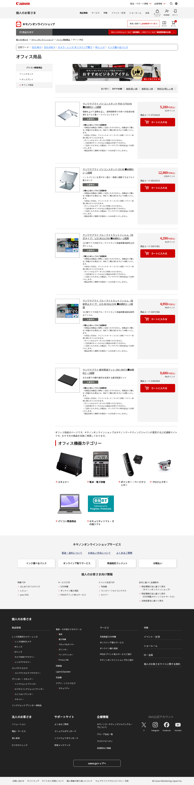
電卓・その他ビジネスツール (69, 629)
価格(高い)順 (131, 88)
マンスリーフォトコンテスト (114, 590)
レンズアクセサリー (23, 662)
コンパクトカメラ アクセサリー (28, 673)
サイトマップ (33, 780)
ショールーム (135, 12)
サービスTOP (64, 582)
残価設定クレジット (117, 563)
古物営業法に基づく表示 (152, 600)
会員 (147, 12)
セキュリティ (64, 688)
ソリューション (19, 724)
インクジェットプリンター (26, 684)
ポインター (63, 649)
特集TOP (21, 582)
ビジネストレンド (20, 745)
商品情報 (84, 12)
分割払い (157, 563)
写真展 (104, 586)
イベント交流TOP (106, 582)
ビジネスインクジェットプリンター (29, 689)
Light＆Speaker (63, 671)
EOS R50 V (49, 47)
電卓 (60, 634)
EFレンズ (18, 651)
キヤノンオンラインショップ (42, 39)
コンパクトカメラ (20, 668)
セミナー (105, 594)
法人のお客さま (22, 717)
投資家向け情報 (104, 748)
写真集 (59, 677)
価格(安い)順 (147, 88)
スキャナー (19, 699)
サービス (96, 12)
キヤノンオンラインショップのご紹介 (116, 660)
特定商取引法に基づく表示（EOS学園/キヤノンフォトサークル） (158, 595)
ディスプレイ (27, 79)
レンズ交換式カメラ (23, 641)
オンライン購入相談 (69, 590)
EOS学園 (64, 586)
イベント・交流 (118, 12)
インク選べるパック (118, 47)
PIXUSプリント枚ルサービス (73, 594)
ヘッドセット (27, 73)
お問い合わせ (18, 780)
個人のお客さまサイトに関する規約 (162, 664)
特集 (106, 12)
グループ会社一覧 (105, 734)
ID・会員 (148, 655)
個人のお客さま (26, 13)
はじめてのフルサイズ (30, 586)
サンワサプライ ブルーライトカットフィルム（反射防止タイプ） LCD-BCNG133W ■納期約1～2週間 (108, 304)
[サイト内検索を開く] (171, 3)
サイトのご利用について (53, 780)
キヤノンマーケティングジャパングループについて (115, 726)
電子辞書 (62, 639)
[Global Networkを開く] (176, 3)
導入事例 (16, 738)
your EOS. (24, 594)
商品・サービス (19, 731)
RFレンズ (100, 47)
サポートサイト (64, 717)
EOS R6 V (36, 47)
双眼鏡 (59, 665)
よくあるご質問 (124, 553)
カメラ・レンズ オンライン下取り (75, 47)
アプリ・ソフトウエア (66, 683)
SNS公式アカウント (161, 717)
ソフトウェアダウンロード (66, 738)
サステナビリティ (105, 741)
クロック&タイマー (67, 644)
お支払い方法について (99, 553)
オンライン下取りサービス (76, 563)
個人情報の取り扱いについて (79, 780)
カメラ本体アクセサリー (25, 657)
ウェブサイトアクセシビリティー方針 (112, 780)
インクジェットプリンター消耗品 (27, 705)
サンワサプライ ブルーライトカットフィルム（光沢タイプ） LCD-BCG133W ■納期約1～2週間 (108, 236)
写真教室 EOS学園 (108, 636)
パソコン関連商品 (63, 39)
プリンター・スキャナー (23, 679)
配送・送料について (72, 553)
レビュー (24, 590)
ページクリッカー (66, 654)
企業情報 (158, 3)
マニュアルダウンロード (65, 731)
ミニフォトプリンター (24, 694)
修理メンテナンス (62, 745)
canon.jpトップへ (97, 763)
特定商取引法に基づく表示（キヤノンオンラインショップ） (156, 588)
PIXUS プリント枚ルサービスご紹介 (116, 654)
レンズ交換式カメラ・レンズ (25, 636)
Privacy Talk (64, 659)
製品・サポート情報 (139, 3)
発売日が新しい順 (165, 88)
